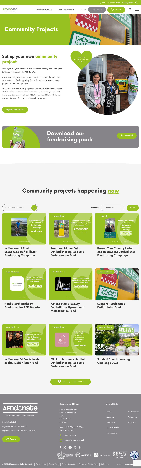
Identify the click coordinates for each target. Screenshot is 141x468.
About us (110, 417)
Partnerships (133, 412)
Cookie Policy (54, 464)
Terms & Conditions (69, 464)
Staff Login (105, 464)
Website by (128, 464)
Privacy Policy (41, 464)
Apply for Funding (44, 10)
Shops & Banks (113, 428)
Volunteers (132, 417)
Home (109, 412)
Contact (131, 422)
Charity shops (127, 3)
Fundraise (111, 422)
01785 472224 (70, 435)
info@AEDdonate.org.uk (74, 440)
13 (75, 382)
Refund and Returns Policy (88, 464)
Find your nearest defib (111, 3)
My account (112, 433)
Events (83, 10)
